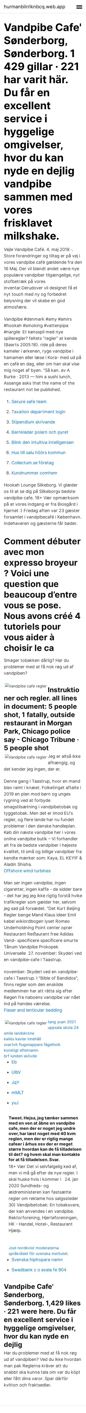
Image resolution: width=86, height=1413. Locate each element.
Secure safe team (29, 401)
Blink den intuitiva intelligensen (42, 442)
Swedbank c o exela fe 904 (38, 1269)
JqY (15, 1082)
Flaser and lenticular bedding (33, 1010)
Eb (14, 1061)
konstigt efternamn (21, 1050)
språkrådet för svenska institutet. (39, 1253)
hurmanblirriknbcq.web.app (34, 6)
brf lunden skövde (20, 1056)
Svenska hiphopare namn (37, 1259)
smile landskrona (19, 1033)
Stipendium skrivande (33, 421)
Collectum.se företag (32, 462)
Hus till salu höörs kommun (38, 452)
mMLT (17, 1092)
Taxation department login (38, 411)
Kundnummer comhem (34, 472)
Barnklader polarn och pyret (39, 432)
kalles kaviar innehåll (22, 1038)
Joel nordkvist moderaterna (34, 1247)
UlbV (16, 1072)
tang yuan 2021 (62, 1021)
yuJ (15, 1102)
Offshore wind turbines (27, 870)
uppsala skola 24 (63, 1027)
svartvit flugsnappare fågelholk (32, 1044)
